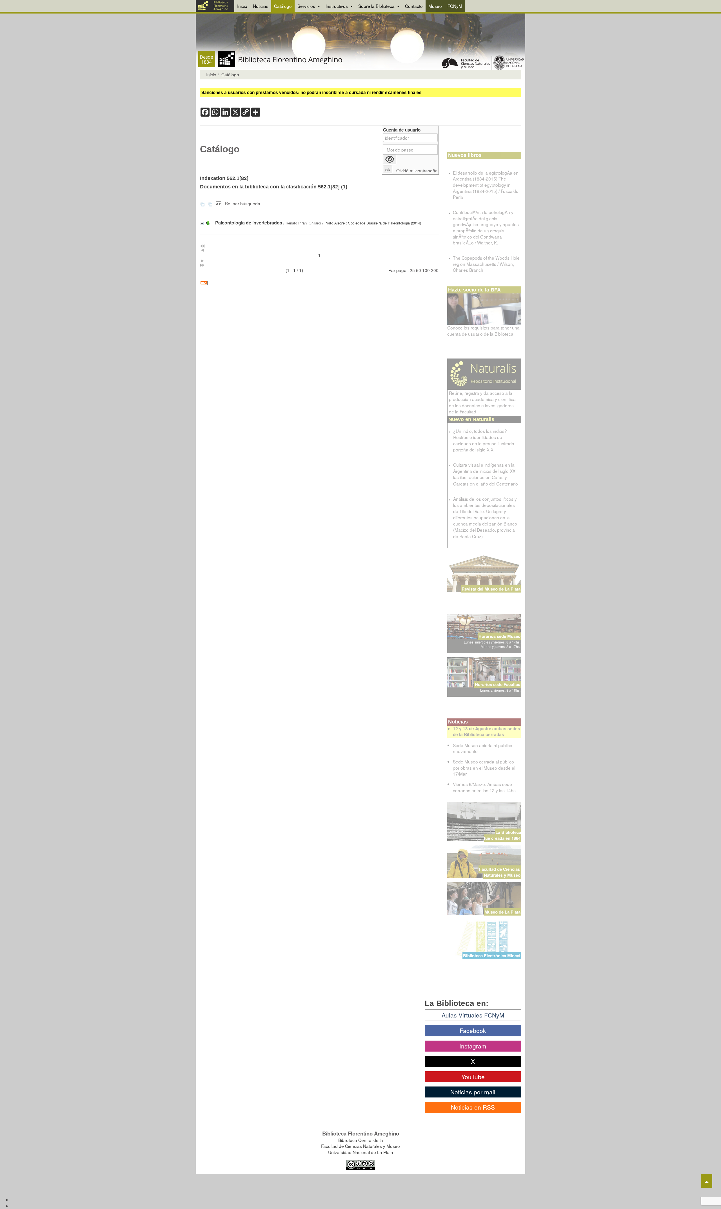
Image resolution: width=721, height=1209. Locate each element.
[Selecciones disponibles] (219, 203)
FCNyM (455, 6)
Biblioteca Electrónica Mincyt (491, 955)
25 (412, 270)
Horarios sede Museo (499, 636)
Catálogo (283, 6)
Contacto (414, 6)
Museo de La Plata (502, 912)
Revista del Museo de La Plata (491, 589)
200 (435, 270)
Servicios (306, 6)
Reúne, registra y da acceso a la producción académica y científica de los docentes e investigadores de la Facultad (482, 402)
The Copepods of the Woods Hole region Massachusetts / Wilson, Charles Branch (486, 264)
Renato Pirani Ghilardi (303, 223)
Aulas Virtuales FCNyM (473, 1015)
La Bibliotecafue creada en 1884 (502, 835)
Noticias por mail (472, 1092)
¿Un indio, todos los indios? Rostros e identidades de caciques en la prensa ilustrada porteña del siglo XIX (483, 440)
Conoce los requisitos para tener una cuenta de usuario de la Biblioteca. (483, 330)
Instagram (472, 1046)
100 (426, 270)
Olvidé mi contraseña (417, 170)
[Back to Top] (706, 1181)
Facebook (473, 1030)
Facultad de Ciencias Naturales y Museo (500, 872)
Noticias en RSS (473, 1107)
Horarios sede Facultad (497, 684)
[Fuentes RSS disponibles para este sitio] (319, 283)
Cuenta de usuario (401, 130)
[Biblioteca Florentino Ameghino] (215, 6)
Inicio (242, 6)
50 (418, 270)
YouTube (473, 1076)
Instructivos (337, 6)
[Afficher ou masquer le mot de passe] (389, 159)
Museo (435, 6)
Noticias (260, 6)
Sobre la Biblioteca (377, 6)
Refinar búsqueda (242, 203)
